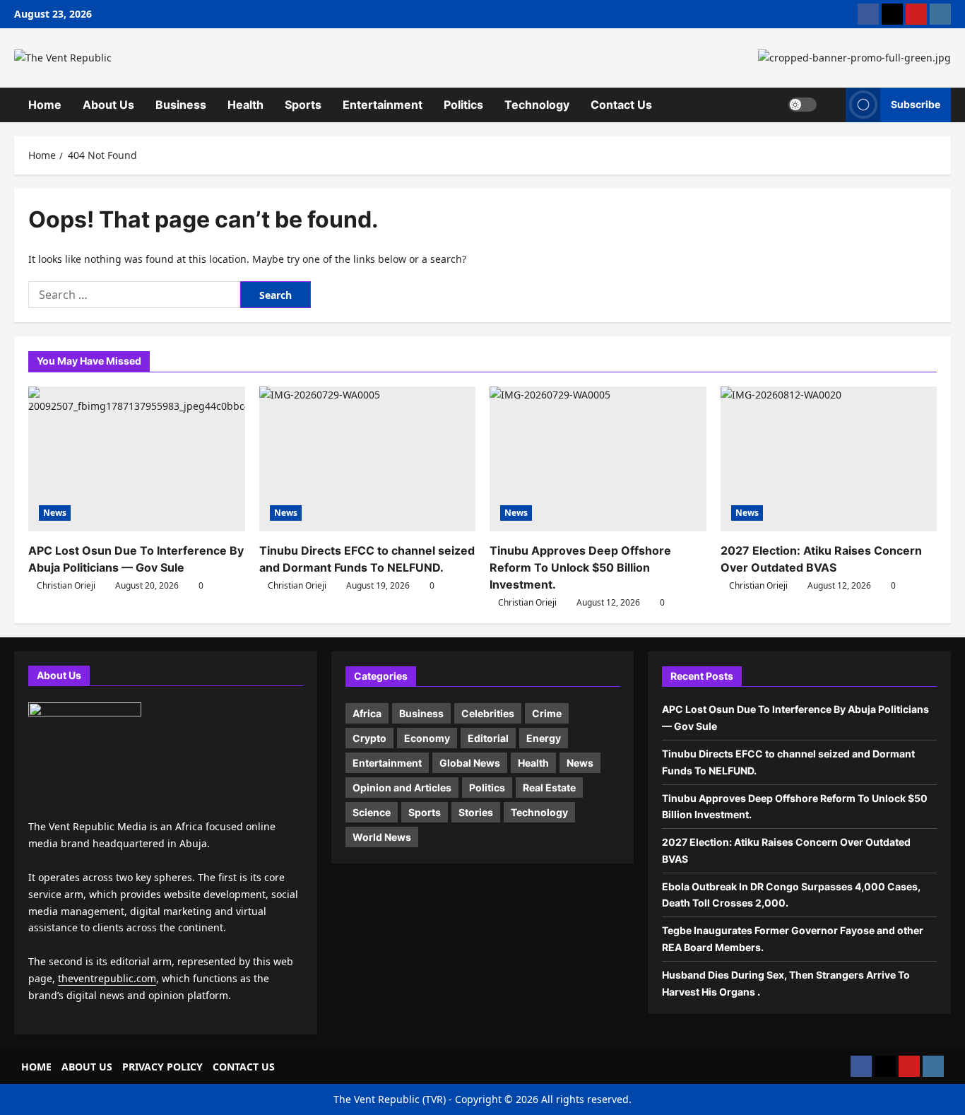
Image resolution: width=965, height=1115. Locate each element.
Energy (543, 738)
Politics (463, 105)
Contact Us (621, 105)
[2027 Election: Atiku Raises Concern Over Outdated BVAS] (829, 459)
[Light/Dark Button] (802, 105)
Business (180, 105)
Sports (303, 105)
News (54, 513)
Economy (427, 738)
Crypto (369, 738)
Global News (469, 763)
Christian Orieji (66, 585)
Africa (367, 713)
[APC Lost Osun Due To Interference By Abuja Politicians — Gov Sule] (136, 459)
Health (245, 105)
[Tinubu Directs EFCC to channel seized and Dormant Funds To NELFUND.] (367, 459)
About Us (108, 105)
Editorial (488, 738)
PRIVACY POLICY (162, 1066)
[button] (831, 104)
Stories (475, 812)
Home (44, 105)
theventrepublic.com (107, 978)
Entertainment (382, 105)
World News (382, 837)
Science (372, 812)
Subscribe (915, 104)
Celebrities (487, 713)
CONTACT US (244, 1066)
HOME (36, 1066)
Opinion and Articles (402, 787)
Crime (547, 713)
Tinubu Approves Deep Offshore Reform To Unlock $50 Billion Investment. (580, 567)
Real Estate (549, 787)
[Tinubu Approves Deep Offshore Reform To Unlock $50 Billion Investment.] (598, 459)
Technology (536, 105)
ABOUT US (86, 1066)
